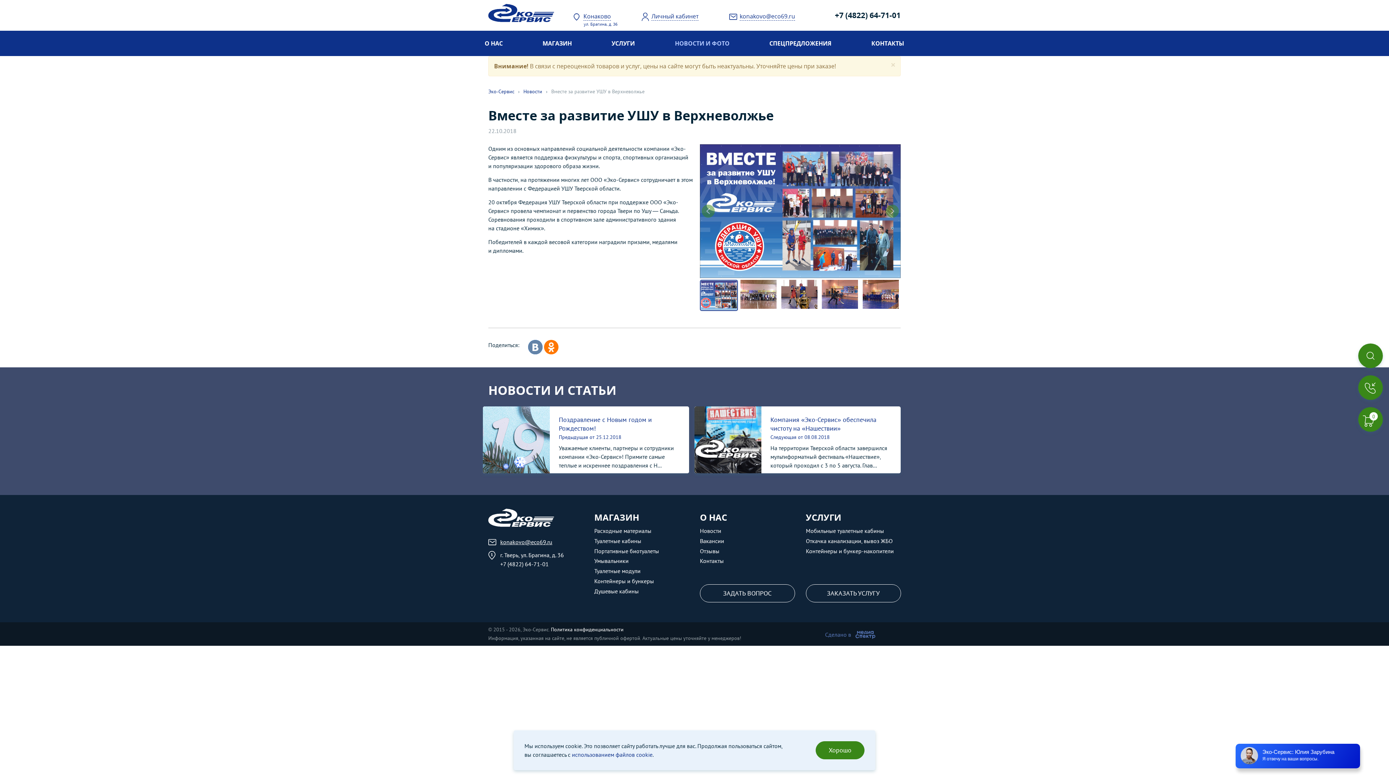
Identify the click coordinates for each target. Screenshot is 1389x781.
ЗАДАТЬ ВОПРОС (747, 593)
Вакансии (712, 541)
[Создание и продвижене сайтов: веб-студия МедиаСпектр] (865, 634)
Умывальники (611, 560)
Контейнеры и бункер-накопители (850, 551)
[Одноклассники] (551, 347)
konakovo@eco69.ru (526, 542)
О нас (494, 43)
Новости (532, 91)
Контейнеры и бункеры (624, 581)
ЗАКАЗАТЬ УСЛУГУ (853, 593)
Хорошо (840, 750)
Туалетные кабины (617, 541)
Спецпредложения (800, 43)
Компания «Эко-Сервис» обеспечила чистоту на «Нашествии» (823, 423)
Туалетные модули (617, 571)
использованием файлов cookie (612, 754)
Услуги (623, 43)
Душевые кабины (616, 591)
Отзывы (709, 551)
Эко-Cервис (501, 91)
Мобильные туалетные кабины (845, 530)
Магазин (557, 43)
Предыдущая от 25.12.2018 (590, 437)
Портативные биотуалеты (626, 551)
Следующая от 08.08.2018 (800, 437)
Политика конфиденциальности (587, 629)
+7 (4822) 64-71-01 (868, 15)
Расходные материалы (622, 530)
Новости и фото (702, 43)
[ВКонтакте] (535, 347)
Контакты (887, 43)
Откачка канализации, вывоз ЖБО (849, 541)
